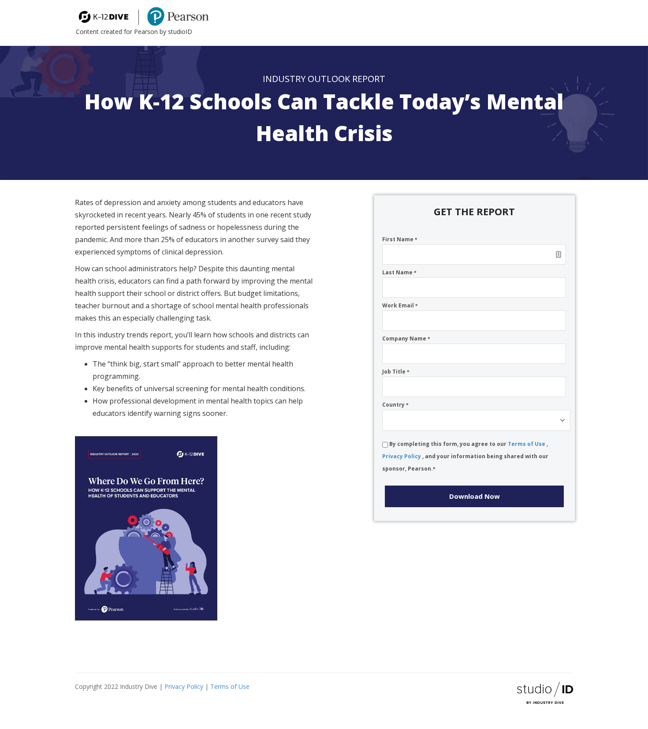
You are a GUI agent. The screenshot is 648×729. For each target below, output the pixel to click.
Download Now (474, 496)
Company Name (406, 338)
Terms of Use (527, 444)
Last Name (399, 272)
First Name (399, 239)
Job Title (396, 371)
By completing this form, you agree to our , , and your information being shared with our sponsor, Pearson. (465, 456)
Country (395, 404)
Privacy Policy (402, 456)
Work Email (400, 305)
